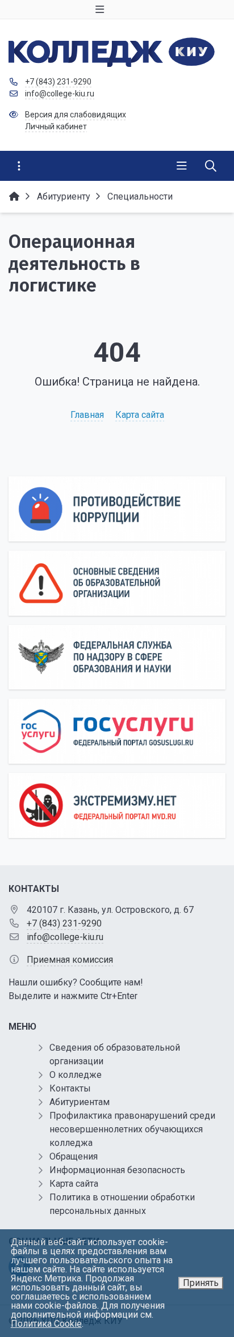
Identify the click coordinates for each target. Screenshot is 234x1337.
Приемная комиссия (70, 959)
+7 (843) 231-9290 (58, 81)
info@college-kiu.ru (59, 93)
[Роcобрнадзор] (117, 657)
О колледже (75, 1074)
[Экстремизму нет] (117, 805)
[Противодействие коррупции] (117, 508)
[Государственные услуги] (117, 731)
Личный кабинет (56, 126)
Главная (87, 414)
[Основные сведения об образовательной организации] (117, 583)
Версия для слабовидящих (75, 114)
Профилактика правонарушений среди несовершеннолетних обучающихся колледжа (132, 1129)
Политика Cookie (46, 1323)
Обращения (73, 1156)
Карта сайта (139, 414)
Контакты (70, 1088)
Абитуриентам (79, 1102)
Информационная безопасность (117, 1170)
